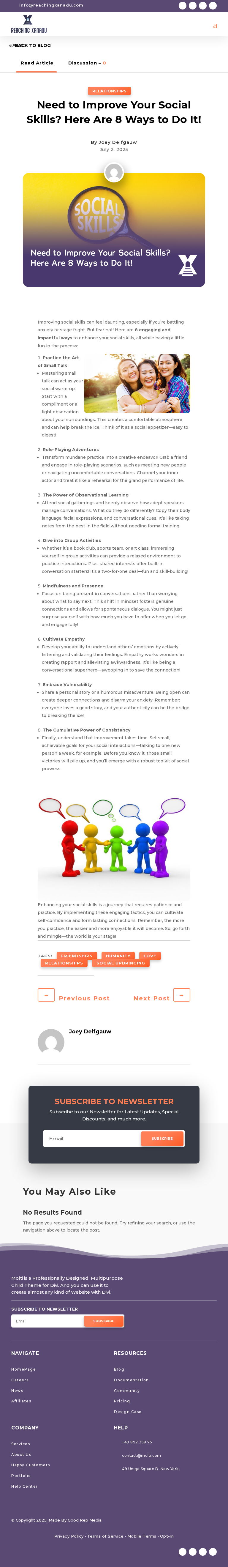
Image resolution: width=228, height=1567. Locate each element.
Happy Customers (30, 1465)
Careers (20, 1380)
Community (127, 1390)
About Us (21, 1454)
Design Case (128, 1412)
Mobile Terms (141, 1536)
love (150, 955)
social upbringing (120, 963)
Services (20, 1444)
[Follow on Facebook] (182, 6)
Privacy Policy (69, 1536)
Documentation (131, 1380)
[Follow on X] (193, 6)
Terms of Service (105, 1536)
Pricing (122, 1401)
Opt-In (167, 1536)
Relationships (109, 91)
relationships (64, 963)
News (17, 1390)
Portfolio (21, 1475)
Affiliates (21, 1401)
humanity (118, 955)
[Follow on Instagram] (203, 6)
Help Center (24, 1486)
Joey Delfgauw (118, 142)
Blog (119, 1369)
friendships (77, 955)
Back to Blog (33, 45)
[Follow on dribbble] (213, 6)
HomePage (23, 1369)
